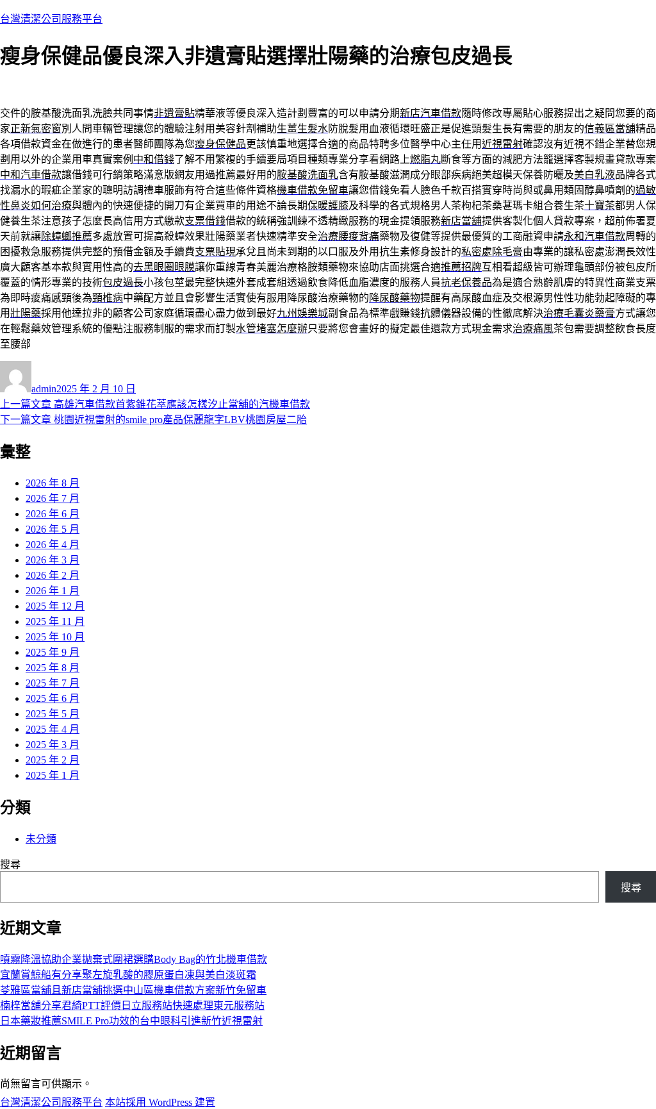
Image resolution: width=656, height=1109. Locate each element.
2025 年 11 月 (55, 621)
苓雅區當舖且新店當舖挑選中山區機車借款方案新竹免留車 (133, 990)
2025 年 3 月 (52, 744)
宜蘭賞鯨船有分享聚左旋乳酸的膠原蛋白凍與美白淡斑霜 (128, 974)
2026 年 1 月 (52, 590)
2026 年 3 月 (52, 559)
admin (43, 388)
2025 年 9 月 (52, 652)
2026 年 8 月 (52, 483)
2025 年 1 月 (52, 775)
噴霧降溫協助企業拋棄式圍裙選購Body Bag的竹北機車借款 (133, 959)
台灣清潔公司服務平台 (51, 18)
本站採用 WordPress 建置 (160, 1102)
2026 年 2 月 (52, 575)
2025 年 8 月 (52, 667)
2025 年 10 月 (55, 636)
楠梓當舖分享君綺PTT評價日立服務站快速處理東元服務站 (132, 1005)
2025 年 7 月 (52, 683)
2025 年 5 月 (52, 713)
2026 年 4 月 (52, 544)
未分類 (41, 838)
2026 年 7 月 (52, 498)
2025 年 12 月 (55, 606)
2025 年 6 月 (52, 698)
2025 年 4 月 (52, 729)
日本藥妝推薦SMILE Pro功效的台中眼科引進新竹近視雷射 (131, 1020)
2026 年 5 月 (52, 529)
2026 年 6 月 (52, 513)
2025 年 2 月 (52, 760)
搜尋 (10, 864)
